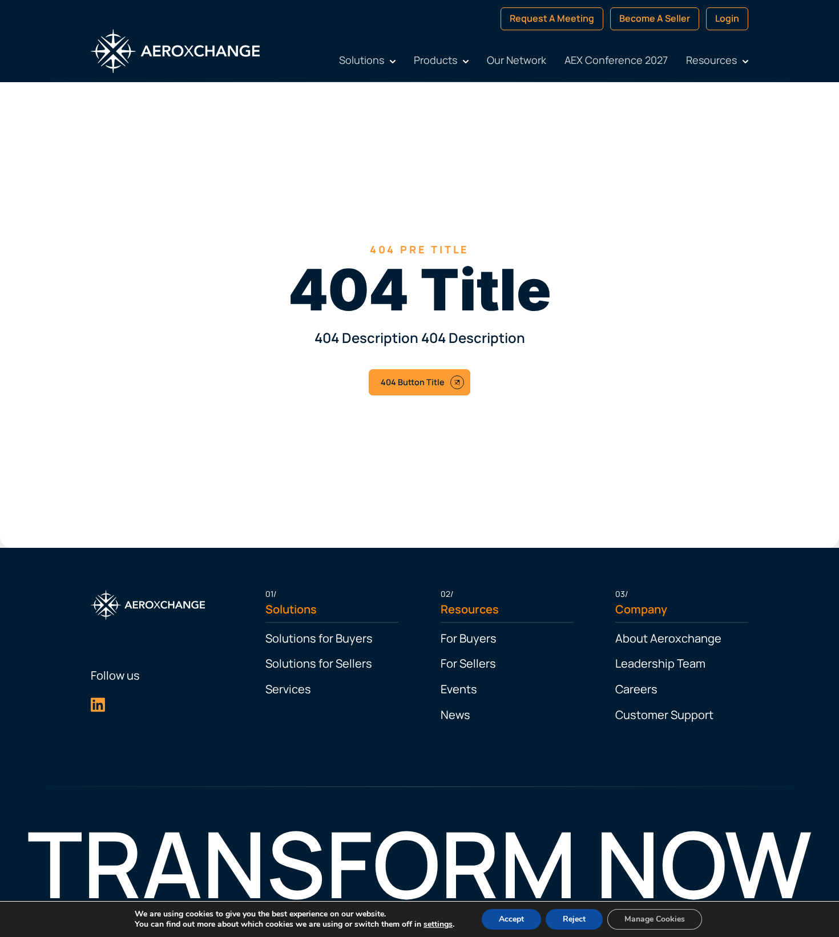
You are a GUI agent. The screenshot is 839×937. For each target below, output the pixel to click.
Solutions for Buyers (300, 638)
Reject (574, 919)
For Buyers (469, 638)
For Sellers (468, 663)
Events (459, 689)
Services (270, 689)
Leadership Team (679, 663)
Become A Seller (728, 18)
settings (438, 924)
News (455, 714)
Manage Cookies (654, 919)
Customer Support (683, 714)
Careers (655, 689)
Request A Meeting (625, 18)
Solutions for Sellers (300, 663)
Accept (511, 919)
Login (801, 18)
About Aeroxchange (687, 638)
